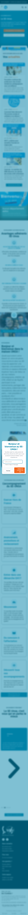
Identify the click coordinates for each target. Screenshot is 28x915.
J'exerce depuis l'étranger (11, 464)
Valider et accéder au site (20, 470)
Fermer (8, 470)
